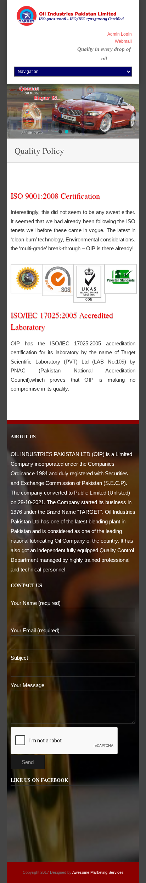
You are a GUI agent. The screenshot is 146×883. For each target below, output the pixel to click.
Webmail (123, 41)
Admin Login (119, 34)
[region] (73, 111)
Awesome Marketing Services (98, 872)
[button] (60, 132)
